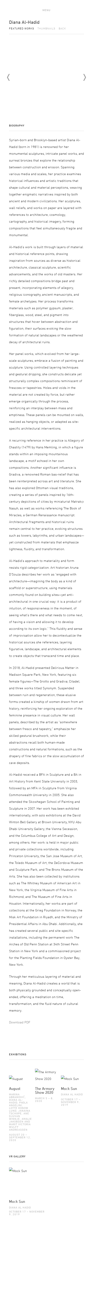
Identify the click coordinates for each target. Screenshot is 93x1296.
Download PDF (19, 1022)
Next (84, 77)
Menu (46, 10)
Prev (8, 77)
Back (62, 28)
